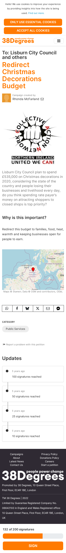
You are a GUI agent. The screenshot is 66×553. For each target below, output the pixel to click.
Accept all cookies (33, 30)
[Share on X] (38, 308)
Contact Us (16, 465)
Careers (49, 461)
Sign (33, 545)
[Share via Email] (48, 308)
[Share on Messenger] (59, 308)
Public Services (15, 328)
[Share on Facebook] (17, 308)
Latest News (16, 461)
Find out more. (36, 13)
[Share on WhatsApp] (7, 308)
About (16, 457)
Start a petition (49, 465)
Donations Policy (49, 457)
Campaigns (16, 454)
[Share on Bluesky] (28, 308)
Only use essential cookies (33, 22)
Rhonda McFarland (26, 99)
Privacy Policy (49, 454)
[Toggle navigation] (59, 41)
